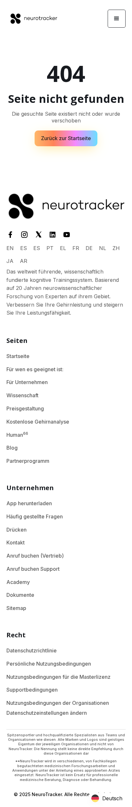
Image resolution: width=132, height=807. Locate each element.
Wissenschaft (22, 395)
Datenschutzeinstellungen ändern (46, 713)
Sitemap (16, 608)
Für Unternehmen (27, 382)
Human (17, 434)
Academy (18, 582)
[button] (117, 19)
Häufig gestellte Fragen (34, 516)
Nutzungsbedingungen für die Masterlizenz (58, 677)
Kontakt (15, 542)
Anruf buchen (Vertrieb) (35, 555)
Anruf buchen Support (33, 569)
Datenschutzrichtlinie (31, 650)
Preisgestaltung (25, 408)
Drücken (16, 529)
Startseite (17, 356)
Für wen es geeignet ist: (34, 369)
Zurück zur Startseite (66, 138)
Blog (12, 447)
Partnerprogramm (27, 461)
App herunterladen (29, 503)
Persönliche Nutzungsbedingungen (48, 663)
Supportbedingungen (32, 689)
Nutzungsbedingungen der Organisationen (57, 703)
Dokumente (20, 595)
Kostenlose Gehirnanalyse (37, 421)
